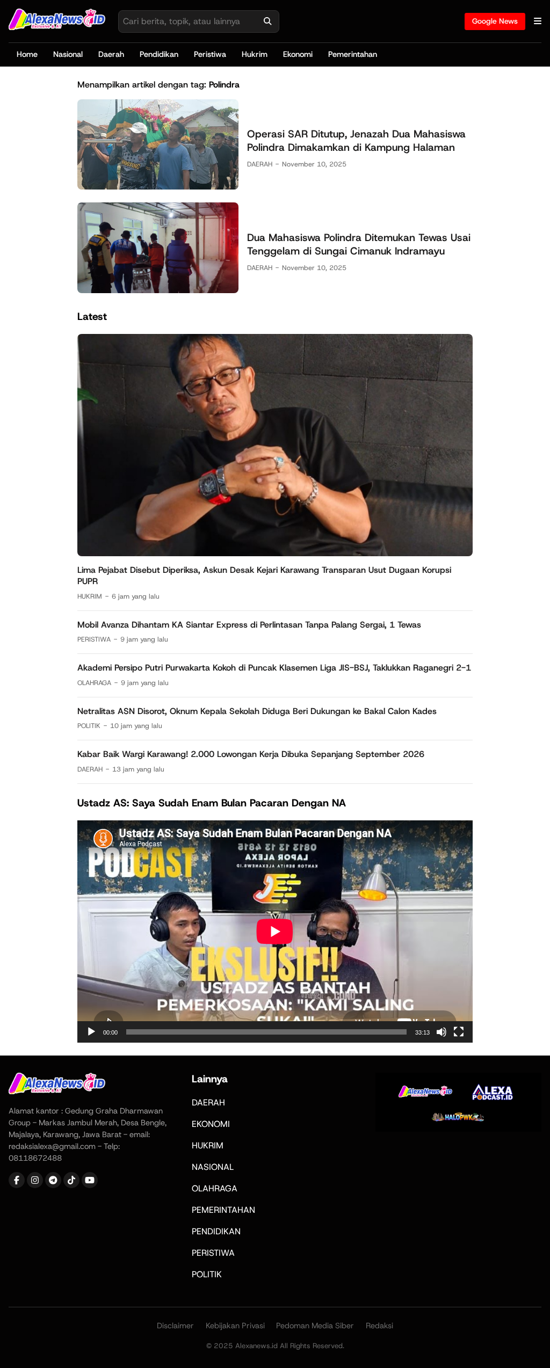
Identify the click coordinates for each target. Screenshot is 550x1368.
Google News (495, 21)
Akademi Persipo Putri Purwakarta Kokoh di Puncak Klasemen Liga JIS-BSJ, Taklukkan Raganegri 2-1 (274, 667)
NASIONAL (213, 1167)
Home (27, 54)
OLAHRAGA (94, 682)
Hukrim (254, 54)
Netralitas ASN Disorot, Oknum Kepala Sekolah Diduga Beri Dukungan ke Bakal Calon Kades (257, 711)
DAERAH (259, 164)
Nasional (68, 54)
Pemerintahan (352, 54)
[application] (275, 931)
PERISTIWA (94, 639)
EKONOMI (211, 1124)
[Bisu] (441, 1032)
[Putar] (91, 1032)
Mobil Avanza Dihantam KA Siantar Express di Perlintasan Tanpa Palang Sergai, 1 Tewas (249, 624)
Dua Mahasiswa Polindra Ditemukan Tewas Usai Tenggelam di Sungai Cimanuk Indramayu (359, 244)
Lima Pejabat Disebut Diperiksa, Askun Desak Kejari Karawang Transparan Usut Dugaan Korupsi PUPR (264, 575)
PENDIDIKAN (216, 1231)
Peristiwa (210, 54)
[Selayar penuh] (458, 1032)
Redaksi (379, 1325)
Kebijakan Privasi (235, 1325)
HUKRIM (89, 596)
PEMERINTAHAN (223, 1210)
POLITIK (88, 725)
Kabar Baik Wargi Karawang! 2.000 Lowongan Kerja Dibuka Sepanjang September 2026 (250, 754)
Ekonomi (298, 54)
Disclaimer (175, 1325)
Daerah (111, 54)
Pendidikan (159, 54)
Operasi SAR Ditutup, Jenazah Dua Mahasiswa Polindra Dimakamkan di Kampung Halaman (356, 140)
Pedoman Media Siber (315, 1325)
